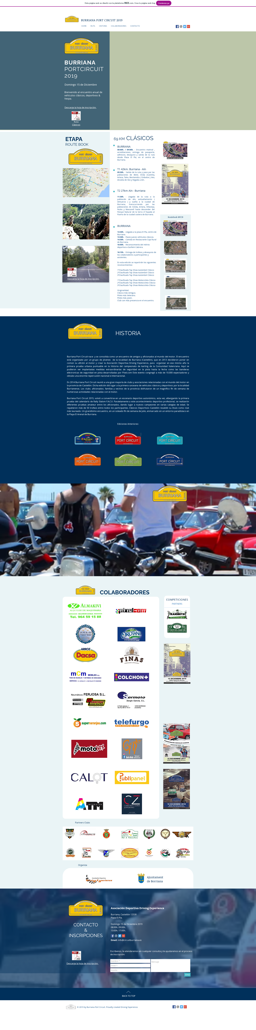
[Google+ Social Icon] (188, 26)
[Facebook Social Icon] (177, 26)
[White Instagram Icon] (116, 935)
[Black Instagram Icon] (181, 26)
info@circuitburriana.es (130, 940)
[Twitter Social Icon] (184, 26)
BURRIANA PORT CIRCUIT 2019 (102, 20)
